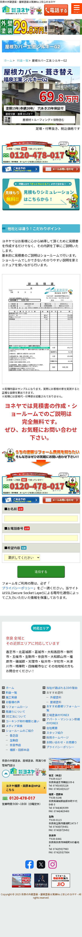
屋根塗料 (55, 702)
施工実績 (11, 697)
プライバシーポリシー (18, 588)
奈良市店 (15, 745)
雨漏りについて (15, 712)
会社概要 (52, 728)
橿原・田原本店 (19, 750)
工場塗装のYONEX (57, 715)
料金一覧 (11, 692)
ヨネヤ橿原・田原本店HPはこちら (23, 788)
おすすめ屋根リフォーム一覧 (63, 708)
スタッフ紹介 (54, 733)
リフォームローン (17, 707)
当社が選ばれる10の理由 (61, 688)
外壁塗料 (55, 697)
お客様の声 (13, 702)
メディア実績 (14, 726)
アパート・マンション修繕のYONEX (63, 721)
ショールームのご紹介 (20, 731)
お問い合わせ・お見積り (61, 742)
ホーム (10, 688)
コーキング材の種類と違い (22, 721)
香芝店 (14, 735)
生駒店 (14, 740)
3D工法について (16, 716)
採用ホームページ (57, 737)
